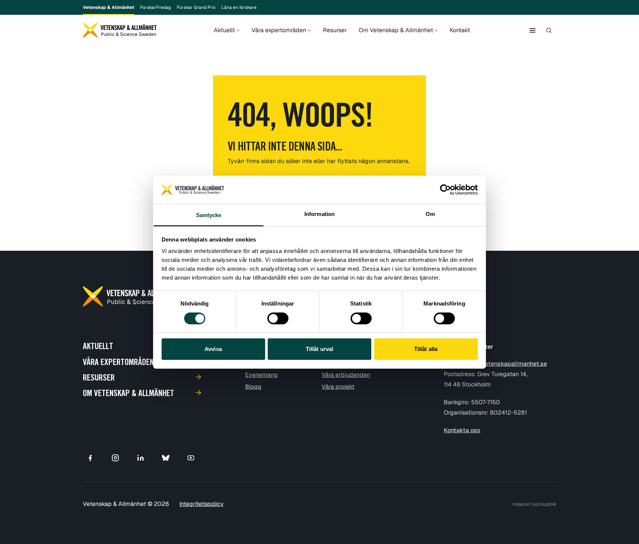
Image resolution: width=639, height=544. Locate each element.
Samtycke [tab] (209, 215)
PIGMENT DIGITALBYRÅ (534, 504)
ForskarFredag (155, 7)
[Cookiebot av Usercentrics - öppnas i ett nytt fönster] (445, 189)
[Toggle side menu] (532, 30)
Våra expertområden (278, 30)
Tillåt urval (319, 349)
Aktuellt (224, 30)
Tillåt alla (425, 349)
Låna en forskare (239, 7)
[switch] (277, 318)
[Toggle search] (548, 30)
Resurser (335, 30)
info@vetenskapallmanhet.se (506, 364)
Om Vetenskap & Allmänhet (396, 30)
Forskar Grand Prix (196, 7)
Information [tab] (319, 214)
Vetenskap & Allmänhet (108, 7)
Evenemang (261, 375)
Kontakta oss (462, 430)
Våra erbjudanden (346, 375)
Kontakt (460, 30)
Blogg (253, 387)
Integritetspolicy (201, 504)
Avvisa (213, 349)
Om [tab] (430, 214)
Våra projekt (338, 387)
